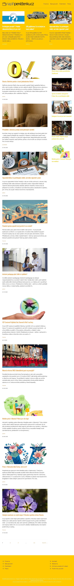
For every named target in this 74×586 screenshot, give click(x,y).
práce (51, 44)
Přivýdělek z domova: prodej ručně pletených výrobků (18, 130)
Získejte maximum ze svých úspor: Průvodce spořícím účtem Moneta (23, 515)
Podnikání (62, 4)
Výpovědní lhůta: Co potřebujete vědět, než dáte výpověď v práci (21, 178)
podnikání (4, 44)
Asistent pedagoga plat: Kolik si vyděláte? (14, 274)
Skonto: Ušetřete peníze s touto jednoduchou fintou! (17, 81)
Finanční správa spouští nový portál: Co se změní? (17, 226)
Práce (69, 4)
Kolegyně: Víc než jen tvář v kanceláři (62, 116)
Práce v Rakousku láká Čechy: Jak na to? (14, 467)
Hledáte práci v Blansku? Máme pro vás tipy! (15, 419)
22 (34, 542)
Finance (46, 4)
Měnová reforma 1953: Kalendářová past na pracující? (18, 370)
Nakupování (54, 4)
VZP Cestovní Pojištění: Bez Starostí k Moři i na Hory (17, 322)
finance (27, 44)
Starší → (44, 542)
